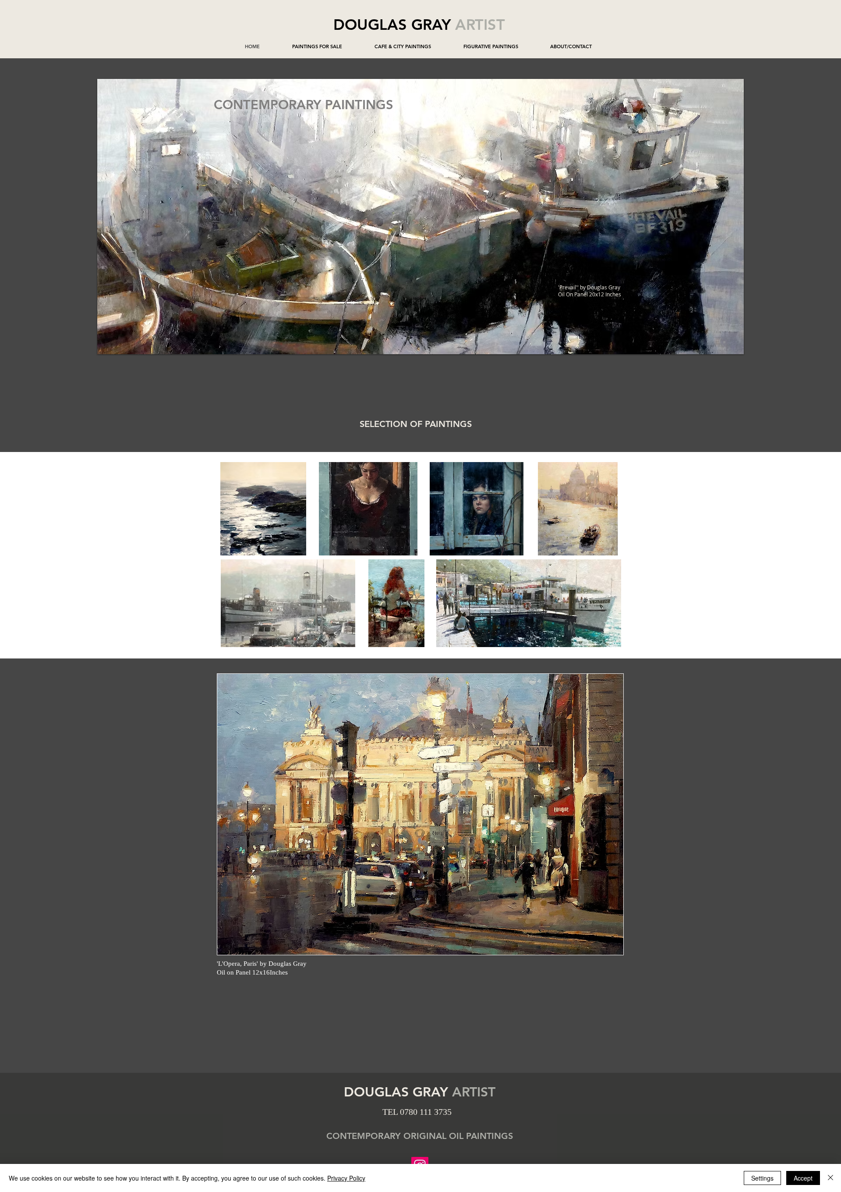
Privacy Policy (346, 1178)
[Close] (830, 1178)
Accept (803, 1178)
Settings (762, 1178)
